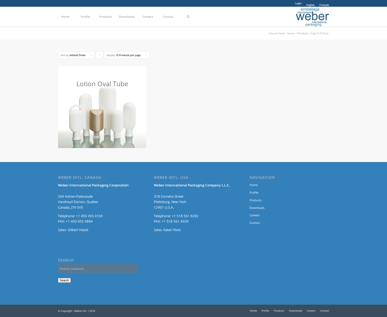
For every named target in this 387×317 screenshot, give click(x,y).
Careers (254, 215)
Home (291, 33)
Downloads (256, 208)
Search (64, 280)
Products (303, 33)
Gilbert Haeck (78, 229)
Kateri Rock (172, 229)
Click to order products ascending (99, 56)
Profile (253, 192)
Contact (254, 223)
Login (298, 3)
